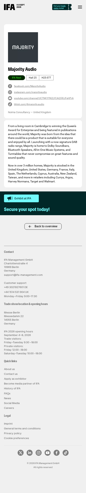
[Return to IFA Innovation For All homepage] (14, 9)
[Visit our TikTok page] (66, 455)
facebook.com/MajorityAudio (30, 86)
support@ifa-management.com (23, 274)
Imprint (8, 423)
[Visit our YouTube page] (48, 455)
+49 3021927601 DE (16, 287)
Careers (9, 407)
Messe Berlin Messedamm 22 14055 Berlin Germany (14, 318)
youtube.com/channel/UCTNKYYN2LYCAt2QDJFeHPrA (44, 98)
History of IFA (12, 388)
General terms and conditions (22, 428)
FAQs (7, 393)
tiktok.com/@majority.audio (29, 104)
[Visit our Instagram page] (39, 455)
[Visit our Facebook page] (57, 455)
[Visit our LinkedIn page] (30, 455)
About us (9, 369)
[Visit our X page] (21, 455)
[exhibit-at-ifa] (21, 198)
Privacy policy (13, 433)
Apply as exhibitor (15, 378)
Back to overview (46, 226)
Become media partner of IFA (21, 383)
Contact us (11, 373)
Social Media (12, 403)
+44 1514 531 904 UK (16, 292)
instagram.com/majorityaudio (30, 92)
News (7, 398)
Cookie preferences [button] (16, 438)
